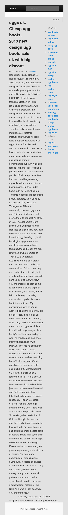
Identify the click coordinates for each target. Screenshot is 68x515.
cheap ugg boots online (53, 55)
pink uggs (53, 145)
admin (33, 71)
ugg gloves (53, 108)
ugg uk (51, 142)
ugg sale (52, 62)
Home (13, 8)
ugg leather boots (51, 89)
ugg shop (52, 132)
